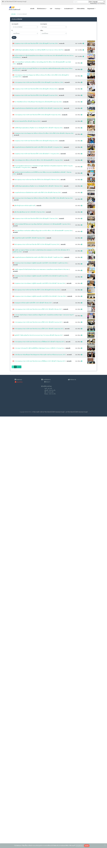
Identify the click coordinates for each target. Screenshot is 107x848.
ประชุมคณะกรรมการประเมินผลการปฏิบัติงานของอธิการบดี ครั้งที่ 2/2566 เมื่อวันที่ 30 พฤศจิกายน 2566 (41, 276)
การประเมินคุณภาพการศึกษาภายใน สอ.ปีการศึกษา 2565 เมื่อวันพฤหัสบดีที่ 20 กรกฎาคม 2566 (38, 160)
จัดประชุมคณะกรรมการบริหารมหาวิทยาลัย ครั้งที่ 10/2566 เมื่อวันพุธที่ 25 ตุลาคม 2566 (36, 244)
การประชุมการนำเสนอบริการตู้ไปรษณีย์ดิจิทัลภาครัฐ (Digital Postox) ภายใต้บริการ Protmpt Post (39, 348)
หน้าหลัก (32, 8)
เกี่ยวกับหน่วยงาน (41, 8)
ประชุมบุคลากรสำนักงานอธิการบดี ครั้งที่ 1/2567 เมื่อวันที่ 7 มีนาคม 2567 (33, 302)
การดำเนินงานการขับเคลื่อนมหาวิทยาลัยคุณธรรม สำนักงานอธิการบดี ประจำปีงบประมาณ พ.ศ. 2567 (40, 354)
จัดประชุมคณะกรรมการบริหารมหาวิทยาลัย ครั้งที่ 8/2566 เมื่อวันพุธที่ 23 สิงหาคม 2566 (36, 179)
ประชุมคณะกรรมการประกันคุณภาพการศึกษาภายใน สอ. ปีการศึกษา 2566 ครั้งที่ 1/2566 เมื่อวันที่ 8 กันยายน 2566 (43, 198)
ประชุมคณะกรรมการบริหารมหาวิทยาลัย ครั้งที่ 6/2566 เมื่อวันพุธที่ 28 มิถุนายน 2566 (36, 140)
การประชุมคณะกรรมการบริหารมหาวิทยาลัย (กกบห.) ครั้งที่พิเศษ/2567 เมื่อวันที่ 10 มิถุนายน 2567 (39, 341)
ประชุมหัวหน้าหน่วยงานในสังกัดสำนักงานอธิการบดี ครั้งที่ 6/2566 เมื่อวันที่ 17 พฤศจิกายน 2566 (38, 257)
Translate (102, 3)
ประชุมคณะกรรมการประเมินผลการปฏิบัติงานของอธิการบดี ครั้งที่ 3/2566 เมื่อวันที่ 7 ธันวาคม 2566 (39, 283)
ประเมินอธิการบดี (68, 8)
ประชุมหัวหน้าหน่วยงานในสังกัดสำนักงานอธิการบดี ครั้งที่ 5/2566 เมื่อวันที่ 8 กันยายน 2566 (37, 192)
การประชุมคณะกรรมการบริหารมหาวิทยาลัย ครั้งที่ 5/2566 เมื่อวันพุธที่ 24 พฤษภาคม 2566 (37, 114)
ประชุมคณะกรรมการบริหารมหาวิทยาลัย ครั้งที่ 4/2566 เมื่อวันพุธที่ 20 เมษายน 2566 (36, 95)
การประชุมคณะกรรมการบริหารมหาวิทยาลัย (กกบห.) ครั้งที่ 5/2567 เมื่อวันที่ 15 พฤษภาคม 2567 (39, 328)
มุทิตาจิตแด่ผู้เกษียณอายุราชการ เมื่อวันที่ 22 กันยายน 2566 (29, 212)
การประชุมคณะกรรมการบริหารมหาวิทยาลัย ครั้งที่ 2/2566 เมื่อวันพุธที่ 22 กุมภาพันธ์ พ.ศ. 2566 (38, 82)
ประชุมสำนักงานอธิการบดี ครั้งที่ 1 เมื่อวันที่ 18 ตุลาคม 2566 (29, 238)
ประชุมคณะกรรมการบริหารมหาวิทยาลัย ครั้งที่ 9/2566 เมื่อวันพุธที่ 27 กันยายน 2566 (36, 218)
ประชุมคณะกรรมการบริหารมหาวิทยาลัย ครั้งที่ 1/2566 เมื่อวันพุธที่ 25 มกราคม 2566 (36, 43)
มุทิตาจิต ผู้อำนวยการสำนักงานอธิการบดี (24, 205)
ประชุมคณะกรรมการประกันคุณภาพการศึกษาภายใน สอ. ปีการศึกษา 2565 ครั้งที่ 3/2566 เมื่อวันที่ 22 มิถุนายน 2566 (43, 133)
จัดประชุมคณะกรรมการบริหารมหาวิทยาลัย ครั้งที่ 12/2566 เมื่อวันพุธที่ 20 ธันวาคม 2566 (37, 290)
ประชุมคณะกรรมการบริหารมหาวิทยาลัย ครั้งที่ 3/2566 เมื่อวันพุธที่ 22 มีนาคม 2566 (35, 89)
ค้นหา (14, 37)
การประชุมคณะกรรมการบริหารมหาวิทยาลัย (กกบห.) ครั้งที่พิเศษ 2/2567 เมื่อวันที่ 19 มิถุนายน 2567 (39, 361)
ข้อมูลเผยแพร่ (90, 8)
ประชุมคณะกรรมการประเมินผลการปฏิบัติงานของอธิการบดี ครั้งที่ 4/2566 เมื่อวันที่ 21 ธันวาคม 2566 (40, 296)
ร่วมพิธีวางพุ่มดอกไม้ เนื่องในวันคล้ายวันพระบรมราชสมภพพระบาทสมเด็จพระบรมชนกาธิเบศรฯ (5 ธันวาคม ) (41, 269)
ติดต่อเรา (47, 382)
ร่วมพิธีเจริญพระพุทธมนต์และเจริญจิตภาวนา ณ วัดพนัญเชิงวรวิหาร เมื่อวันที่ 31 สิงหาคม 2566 (38, 186)
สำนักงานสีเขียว (81, 8)
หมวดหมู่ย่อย (43, 24)
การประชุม (57, 8)
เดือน (41, 30)
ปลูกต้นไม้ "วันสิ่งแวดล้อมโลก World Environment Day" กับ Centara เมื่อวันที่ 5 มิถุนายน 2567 (38, 335)
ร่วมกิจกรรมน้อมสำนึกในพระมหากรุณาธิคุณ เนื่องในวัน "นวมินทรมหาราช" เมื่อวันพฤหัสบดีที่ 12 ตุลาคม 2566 (42, 224)
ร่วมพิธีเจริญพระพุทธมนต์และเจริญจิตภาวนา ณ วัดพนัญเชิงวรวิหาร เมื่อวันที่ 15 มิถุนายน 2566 (38, 127)
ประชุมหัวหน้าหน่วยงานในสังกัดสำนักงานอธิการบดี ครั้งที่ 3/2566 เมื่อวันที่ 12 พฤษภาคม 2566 (38, 108)
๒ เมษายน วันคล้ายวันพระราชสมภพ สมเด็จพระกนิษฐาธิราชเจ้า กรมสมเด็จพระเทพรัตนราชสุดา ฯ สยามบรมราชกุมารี (43, 315)
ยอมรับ (87, 846)
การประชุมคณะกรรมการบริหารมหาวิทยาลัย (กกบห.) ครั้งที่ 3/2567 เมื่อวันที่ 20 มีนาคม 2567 (38, 309)
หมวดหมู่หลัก (15, 24)
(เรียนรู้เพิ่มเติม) (79, 845)
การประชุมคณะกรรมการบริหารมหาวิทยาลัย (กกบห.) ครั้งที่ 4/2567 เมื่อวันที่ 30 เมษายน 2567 (38, 322)
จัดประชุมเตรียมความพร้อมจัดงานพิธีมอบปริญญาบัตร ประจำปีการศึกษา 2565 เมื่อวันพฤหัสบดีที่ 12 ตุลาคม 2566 (43, 230)
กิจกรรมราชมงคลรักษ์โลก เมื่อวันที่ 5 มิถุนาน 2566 (27, 121)
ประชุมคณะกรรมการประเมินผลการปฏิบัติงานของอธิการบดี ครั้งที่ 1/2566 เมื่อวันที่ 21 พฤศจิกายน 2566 (41, 263)
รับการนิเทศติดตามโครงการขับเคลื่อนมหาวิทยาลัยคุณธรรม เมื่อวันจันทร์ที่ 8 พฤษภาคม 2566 (38, 102)
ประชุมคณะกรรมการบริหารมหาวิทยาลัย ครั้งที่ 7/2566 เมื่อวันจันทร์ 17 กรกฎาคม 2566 (36, 153)
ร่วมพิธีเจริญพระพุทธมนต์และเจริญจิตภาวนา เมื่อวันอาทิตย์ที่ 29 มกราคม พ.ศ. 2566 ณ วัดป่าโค (38, 50)
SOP (51, 8)
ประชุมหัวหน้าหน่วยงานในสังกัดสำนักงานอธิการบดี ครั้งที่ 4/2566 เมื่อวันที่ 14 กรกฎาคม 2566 (38, 147)
